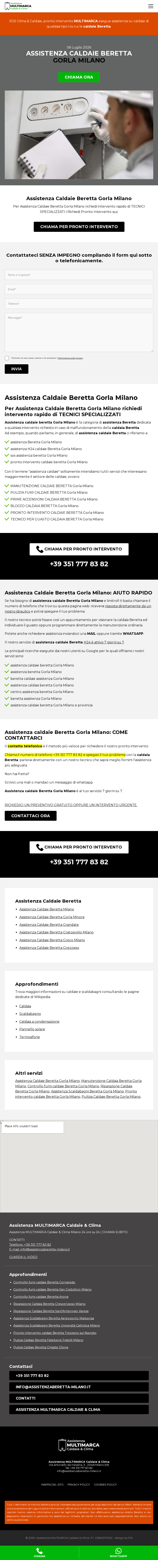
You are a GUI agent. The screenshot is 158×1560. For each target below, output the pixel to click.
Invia (16, 369)
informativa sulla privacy (70, 358)
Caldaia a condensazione (39, 1022)
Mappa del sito (52, 1484)
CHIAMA (39, 1556)
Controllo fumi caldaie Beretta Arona (40, 1297)
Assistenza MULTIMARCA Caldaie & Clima (58, 1409)
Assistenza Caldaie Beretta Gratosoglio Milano (56, 932)
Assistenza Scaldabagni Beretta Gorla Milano (87, 1091)
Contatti (25, 1398)
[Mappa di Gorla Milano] (79, 1166)
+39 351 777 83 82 (32, 1375)
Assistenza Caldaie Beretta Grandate (49, 925)
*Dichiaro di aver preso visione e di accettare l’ (47, 358)
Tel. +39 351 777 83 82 (79, 1467)
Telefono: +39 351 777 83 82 (30, 1245)
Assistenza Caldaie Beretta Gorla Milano (47, 1081)
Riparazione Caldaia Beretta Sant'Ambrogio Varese (51, 1311)
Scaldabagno (30, 1014)
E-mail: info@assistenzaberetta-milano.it (39, 1249)
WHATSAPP (118, 1556)
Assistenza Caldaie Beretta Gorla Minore (52, 917)
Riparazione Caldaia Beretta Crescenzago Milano (49, 1304)
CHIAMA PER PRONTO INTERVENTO (79, 226)
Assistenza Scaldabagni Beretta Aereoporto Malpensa (53, 1318)
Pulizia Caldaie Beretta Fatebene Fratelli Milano (48, 1340)
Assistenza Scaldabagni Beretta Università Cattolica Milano (56, 1325)
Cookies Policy (105, 1484)
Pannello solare (32, 1029)
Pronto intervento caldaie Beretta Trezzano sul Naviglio (54, 1333)
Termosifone (29, 1037)
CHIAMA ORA (79, 77)
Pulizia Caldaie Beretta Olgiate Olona (40, 1347)
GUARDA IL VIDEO (23, 1257)
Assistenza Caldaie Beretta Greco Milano (52, 940)
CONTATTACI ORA (30, 815)
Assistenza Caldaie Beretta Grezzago (49, 948)
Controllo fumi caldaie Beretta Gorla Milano (63, 1086)
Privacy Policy (79, 1484)
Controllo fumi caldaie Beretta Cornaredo (44, 1282)
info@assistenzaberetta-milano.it (53, 1387)
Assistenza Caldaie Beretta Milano (46, 909)
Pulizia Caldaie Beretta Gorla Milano (111, 1097)
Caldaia (25, 1006)
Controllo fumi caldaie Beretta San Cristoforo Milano (52, 1289)
